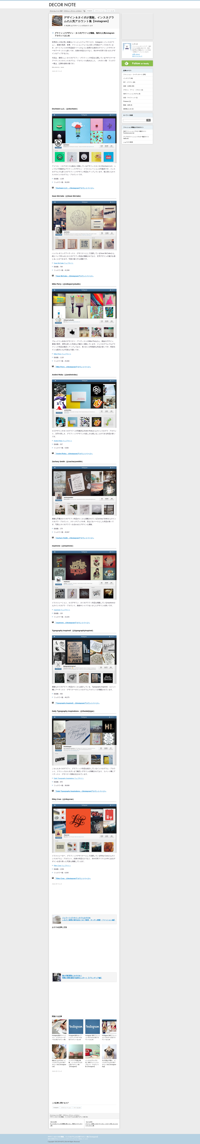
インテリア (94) (128, 78)
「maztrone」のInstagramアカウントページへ (72, 623)
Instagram (89, 10)
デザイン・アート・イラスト (73, 11)
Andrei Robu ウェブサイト (63, 441)
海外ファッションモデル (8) (131, 94)
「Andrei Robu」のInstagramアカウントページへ (74, 454)
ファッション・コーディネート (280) (134, 74)
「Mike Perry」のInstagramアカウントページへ (73, 367)
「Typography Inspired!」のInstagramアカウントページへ (77, 703)
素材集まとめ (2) (128, 109)
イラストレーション (100, 10)
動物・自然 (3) (127, 105)
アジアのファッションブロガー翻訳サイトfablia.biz (136, 137)
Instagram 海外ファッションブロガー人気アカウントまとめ (109, 1037)
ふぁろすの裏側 (128, 142)
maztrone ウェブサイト (62, 610)
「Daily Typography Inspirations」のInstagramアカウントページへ (80, 791)
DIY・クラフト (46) (129, 82)
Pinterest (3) (127, 101)
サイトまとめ (110, 10)
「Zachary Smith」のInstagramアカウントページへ (74, 538)
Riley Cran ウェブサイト (62, 865)
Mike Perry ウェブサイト (62, 354)
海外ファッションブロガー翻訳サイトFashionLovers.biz (134, 132)
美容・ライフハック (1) (130, 97)
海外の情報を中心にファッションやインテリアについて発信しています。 (68, 1139)
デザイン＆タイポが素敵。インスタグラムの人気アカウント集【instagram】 (73, 1137)
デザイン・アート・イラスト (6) (133, 90)
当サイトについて (137, 56)
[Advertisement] (69, 87)
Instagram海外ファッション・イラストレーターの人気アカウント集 (59, 1037)
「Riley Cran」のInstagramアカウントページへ (73, 878)
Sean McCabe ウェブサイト (63, 263)
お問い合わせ (136, 54)
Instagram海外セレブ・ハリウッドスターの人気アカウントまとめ (76, 1037)
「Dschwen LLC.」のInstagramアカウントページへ (74, 188)
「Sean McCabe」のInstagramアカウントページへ (74, 276)
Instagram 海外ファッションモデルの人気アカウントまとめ (92, 1037)
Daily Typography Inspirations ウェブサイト (69, 778)
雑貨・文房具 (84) (128, 86)
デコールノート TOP (55, 1115)
